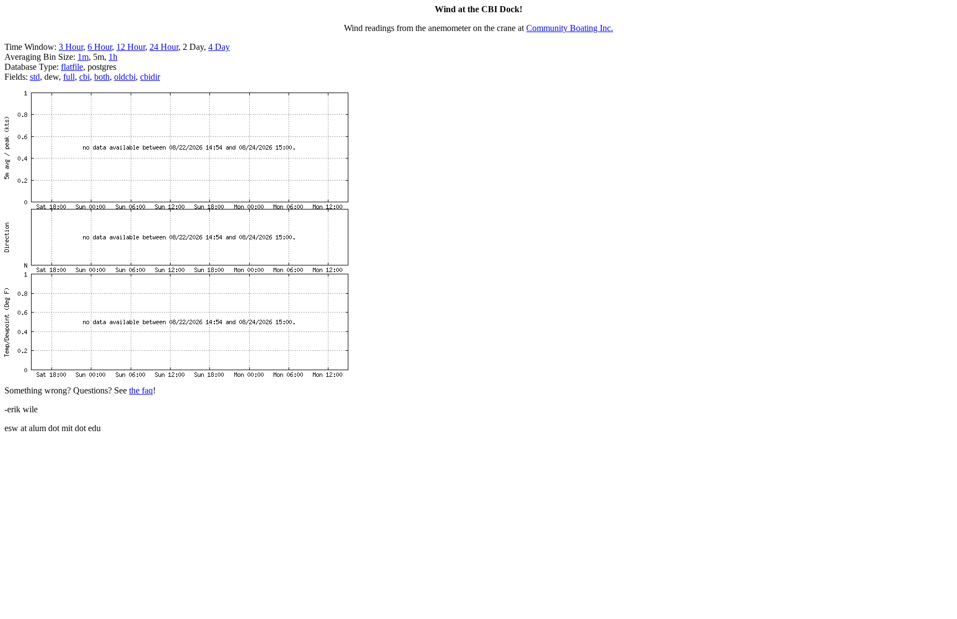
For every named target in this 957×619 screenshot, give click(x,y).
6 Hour (100, 47)
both (102, 76)
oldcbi (125, 76)
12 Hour (130, 47)
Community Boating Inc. (569, 28)
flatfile (72, 66)
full (69, 76)
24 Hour (164, 47)
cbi (84, 76)
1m (83, 57)
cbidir (150, 76)
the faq (141, 390)
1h (113, 57)
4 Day (219, 47)
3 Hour (71, 47)
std (35, 76)
